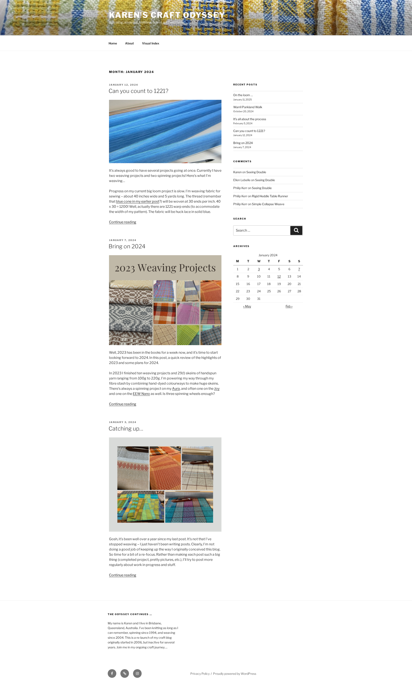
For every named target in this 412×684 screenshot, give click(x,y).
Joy (217, 389)
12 (279, 276)
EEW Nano (141, 394)
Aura (176, 389)
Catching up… (126, 428)
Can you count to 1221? (138, 91)
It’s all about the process (249, 119)
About (129, 43)
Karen (237, 172)
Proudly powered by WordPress (234, 673)
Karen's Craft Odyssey (167, 15)
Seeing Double (256, 172)
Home (113, 43)
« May (247, 306)
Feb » (289, 306)
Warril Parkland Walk (247, 107)
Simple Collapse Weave (268, 204)
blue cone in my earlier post (137, 201)
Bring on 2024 (127, 246)
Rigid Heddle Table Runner (270, 196)
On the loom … (243, 95)
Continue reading (122, 222)
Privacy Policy (200, 673)
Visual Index (150, 43)
